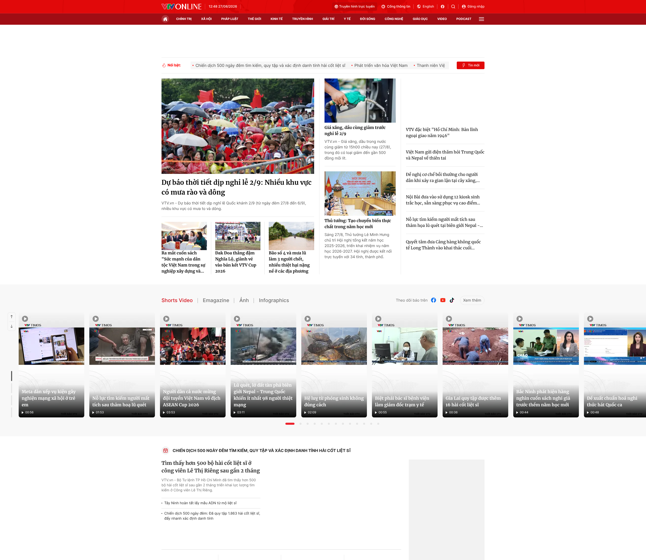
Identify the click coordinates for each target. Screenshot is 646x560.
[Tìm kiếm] (455, 6)
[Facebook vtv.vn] (444, 6)
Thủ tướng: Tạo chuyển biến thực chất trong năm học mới (358, 223)
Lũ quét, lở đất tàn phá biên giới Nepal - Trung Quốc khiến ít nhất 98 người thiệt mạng (263, 395)
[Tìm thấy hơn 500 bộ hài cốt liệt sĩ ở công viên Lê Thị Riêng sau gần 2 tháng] (333, 502)
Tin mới (473, 65)
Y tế (347, 19)
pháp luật (229, 19)
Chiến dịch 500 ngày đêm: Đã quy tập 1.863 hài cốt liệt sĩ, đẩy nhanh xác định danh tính (212, 516)
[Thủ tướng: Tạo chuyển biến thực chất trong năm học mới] (360, 193)
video (442, 19)
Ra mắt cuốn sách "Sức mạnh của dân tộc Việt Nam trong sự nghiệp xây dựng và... (183, 262)
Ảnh (244, 300)
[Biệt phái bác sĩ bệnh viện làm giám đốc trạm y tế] (405, 364)
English (428, 7)
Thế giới (254, 19)
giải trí (328, 19)
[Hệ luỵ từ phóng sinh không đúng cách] (334, 364)
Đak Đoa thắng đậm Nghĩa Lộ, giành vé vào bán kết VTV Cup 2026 (235, 262)
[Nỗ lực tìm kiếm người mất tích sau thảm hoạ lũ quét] (122, 364)
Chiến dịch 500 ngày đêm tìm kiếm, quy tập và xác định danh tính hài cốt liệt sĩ (262, 450)
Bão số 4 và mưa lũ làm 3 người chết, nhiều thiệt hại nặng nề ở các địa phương (289, 262)
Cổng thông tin (398, 7)
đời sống (367, 19)
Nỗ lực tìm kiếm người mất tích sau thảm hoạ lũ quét (120, 401)
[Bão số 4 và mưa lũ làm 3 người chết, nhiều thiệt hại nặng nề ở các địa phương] (291, 236)
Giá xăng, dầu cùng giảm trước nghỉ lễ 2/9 (355, 130)
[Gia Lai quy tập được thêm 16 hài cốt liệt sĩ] (475, 364)
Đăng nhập (476, 7)
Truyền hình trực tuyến (357, 7)
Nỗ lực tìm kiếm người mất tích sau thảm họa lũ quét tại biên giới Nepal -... (444, 222)
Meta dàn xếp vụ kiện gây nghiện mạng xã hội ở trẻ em (49, 398)
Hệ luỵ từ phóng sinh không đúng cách (334, 401)
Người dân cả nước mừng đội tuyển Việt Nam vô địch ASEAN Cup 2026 (191, 398)
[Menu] (481, 19)
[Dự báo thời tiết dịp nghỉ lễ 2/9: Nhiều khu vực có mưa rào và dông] (238, 126)
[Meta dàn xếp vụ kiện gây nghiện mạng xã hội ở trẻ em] (51, 364)
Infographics (274, 300)
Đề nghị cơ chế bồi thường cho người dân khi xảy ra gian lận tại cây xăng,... (443, 177)
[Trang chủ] (165, 19)
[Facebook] (434, 300)
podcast (463, 19)
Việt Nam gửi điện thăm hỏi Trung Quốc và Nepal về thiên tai (445, 155)
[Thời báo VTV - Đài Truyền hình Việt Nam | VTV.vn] (181, 6)
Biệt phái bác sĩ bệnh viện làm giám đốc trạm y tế (402, 401)
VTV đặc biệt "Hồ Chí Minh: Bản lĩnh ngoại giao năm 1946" (442, 132)
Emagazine (216, 300)
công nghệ (394, 19)
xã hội (206, 19)
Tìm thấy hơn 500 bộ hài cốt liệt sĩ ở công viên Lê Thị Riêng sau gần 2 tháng (211, 467)
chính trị (184, 19)
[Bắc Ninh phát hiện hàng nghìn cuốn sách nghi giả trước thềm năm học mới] (546, 364)
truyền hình (302, 19)
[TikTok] (452, 300)
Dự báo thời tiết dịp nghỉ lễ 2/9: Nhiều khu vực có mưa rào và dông (236, 187)
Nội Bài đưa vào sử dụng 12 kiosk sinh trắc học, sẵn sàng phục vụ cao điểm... (443, 200)
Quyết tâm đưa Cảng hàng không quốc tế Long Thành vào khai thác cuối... (443, 245)
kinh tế (277, 19)
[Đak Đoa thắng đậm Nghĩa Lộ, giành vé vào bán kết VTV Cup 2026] (238, 236)
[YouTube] (443, 300)
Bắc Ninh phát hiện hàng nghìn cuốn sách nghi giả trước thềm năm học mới (543, 398)
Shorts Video (177, 300)
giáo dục (420, 19)
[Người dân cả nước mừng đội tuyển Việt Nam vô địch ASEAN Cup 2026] (193, 364)
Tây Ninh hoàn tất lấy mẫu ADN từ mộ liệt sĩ (200, 503)
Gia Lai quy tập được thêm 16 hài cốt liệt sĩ (473, 401)
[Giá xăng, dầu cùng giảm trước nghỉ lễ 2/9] (360, 100)
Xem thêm (472, 300)
